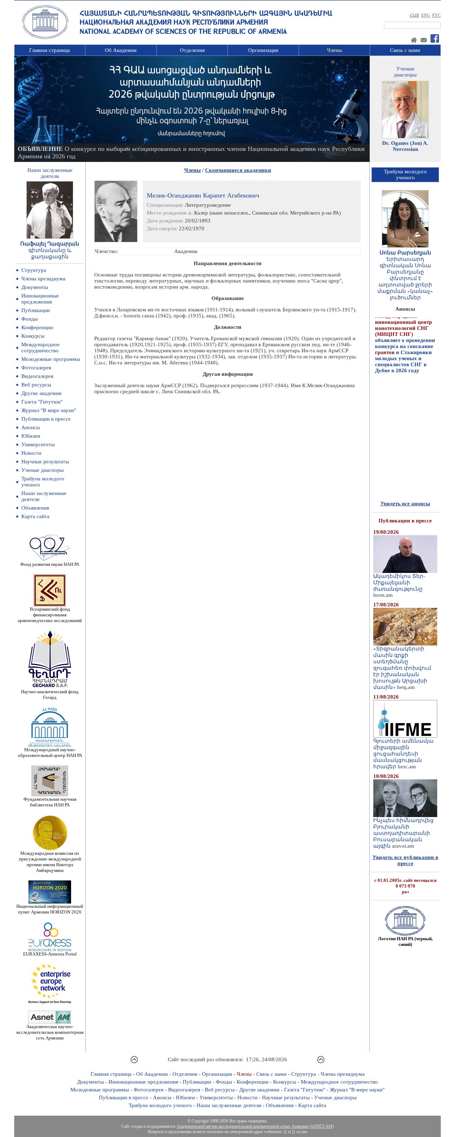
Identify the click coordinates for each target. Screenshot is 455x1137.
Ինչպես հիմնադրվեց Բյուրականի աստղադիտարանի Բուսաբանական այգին (403, 833)
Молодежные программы (50, 359)
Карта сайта (35, 516)
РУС (436, 15)
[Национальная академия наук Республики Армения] (45, 38)
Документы (34, 287)
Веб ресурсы (36, 385)
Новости (31, 453)
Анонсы (30, 427)
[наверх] (134, 1062)
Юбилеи (30, 436)
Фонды (29, 319)
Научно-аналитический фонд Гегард (50, 694)
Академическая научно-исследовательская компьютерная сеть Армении (50, 1032)
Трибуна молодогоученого (405, 174)
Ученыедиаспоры (405, 72)
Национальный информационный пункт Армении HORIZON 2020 (49, 909)
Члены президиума (43, 278)
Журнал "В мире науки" (48, 410)
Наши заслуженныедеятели (50, 173)
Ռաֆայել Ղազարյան (49, 244)
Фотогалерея (36, 367)
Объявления (35, 508)
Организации (263, 50)
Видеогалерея (37, 376)
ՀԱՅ (414, 15)
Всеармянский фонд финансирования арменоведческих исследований (50, 614)
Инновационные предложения (40, 299)
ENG (425, 15)
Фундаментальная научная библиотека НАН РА (49, 801)
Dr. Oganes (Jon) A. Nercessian (405, 146)
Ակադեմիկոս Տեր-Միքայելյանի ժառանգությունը (399, 582)
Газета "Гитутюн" (42, 402)
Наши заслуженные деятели (229, 1105)
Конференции (37, 327)
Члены (334, 50)
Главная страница (49, 50)
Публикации (35, 310)
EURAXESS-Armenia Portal (50, 954)
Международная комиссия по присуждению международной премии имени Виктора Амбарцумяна (50, 862)
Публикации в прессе (46, 419)
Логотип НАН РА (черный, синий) (405, 941)
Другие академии (41, 393)
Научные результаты (45, 461)
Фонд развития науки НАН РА (49, 564)
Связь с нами (405, 50)
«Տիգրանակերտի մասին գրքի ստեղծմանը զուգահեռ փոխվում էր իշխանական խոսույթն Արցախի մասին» (402, 668)
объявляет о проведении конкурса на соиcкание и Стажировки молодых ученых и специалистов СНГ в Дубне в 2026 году (405, 330)
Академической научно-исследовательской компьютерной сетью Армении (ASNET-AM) (255, 1126)
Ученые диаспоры (42, 470)
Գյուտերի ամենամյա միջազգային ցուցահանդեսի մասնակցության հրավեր (403, 753)
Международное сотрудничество (40, 347)
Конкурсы (32, 336)
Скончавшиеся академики (238, 170)
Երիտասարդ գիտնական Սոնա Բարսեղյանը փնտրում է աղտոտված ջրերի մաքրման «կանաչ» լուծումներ (405, 278)
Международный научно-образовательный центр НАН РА (50, 752)
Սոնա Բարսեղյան (405, 253)
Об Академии (120, 50)
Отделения (192, 50)
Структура (33, 270)
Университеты (38, 444)
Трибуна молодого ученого (160, 1105)
